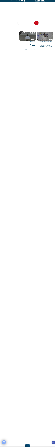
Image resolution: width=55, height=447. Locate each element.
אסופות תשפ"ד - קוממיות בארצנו (45, 41)
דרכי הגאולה (32, 41)
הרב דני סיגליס (49, 48)
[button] (53, 443)
